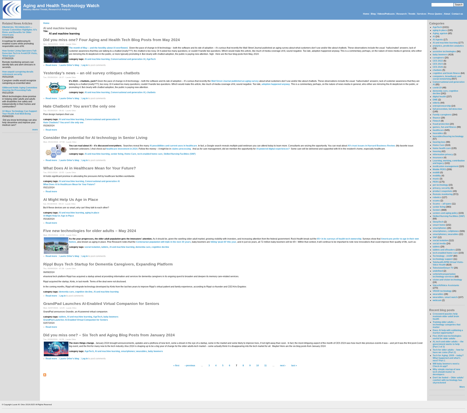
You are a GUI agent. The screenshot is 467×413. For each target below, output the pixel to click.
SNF (435, 237)
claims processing (181, 149)
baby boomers (110, 317)
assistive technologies (444, 51)
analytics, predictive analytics (448, 46)
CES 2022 (438, 61)
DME (435, 99)
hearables (438, 133)
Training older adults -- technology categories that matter (446, 324)
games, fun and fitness (444, 127)
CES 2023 (438, 64)
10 (257, 365)
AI (434, 36)
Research (401, 14)
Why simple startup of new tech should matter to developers (446, 372)
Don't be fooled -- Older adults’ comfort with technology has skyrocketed (448, 380)
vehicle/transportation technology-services (444, 275)
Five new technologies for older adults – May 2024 (89, 231)
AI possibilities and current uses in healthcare (173, 145)
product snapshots (442, 191)
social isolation (92, 247)
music (436, 178)
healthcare (438, 130)
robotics (437, 197)
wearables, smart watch (445, 297)
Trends (411, 14)
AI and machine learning (97, 59)
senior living (117, 154)
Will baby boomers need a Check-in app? (446, 365)
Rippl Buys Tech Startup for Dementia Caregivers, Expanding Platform (108, 264)
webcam (437, 300)
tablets (104, 247)
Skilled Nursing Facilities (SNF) (180, 154)
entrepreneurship (442, 106)
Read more (51, 65)
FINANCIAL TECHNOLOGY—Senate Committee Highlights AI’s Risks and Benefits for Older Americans (19, 31)
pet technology (440, 185)
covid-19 (437, 87)
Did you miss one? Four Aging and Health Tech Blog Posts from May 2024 (111, 40)
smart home (439, 225)
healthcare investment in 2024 (122, 149)
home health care (442, 148)
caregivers (438, 57)
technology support (443, 259)
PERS (436, 182)
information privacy (443, 154)
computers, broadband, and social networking (447, 77)
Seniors (437, 210)
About (447, 14)
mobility (437, 175)
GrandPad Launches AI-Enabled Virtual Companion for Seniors (101, 303)
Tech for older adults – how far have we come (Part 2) (448, 351)
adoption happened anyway (276, 84)
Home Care (130, 154)
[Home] (11, 9)
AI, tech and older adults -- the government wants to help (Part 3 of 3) (448, 344)
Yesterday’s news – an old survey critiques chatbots (91, 73)
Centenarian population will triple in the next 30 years (163, 242)
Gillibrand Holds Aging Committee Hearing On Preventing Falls (19, 88)
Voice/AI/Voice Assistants (446, 285)
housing (437, 151)
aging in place (92, 212)
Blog (373, 14)
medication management (445, 166)
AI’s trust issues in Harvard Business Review (371, 145)
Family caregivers (442, 114)
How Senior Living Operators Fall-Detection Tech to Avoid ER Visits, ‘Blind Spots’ (19, 53)
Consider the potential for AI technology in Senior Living (95, 137)
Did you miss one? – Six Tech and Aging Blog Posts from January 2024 (109, 335)
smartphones (440, 228)
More (462, 387)
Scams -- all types (442, 203)
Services (421, 14)
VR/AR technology (442, 291)
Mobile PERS (439, 169)
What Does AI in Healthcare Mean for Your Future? (89, 168)
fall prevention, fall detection (447, 109)
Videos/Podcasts (386, 14)
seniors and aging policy (445, 213)
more (35, 129)
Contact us (457, 14)
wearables (438, 294)
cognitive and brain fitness (446, 73)
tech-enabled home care (150, 154)
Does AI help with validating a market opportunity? (448, 331)
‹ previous (190, 365)
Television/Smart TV (443, 268)
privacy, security (441, 188)
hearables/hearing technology (448, 136)
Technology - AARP (443, 256)
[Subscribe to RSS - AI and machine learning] (44, 375)
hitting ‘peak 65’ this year (223, 242)
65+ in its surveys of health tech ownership (339, 239)
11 (265, 365)
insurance (438, 157)
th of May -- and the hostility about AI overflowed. (103, 48)
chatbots (151, 92)
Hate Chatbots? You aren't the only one (79, 106)
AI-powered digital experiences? (273, 149)
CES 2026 (438, 67)
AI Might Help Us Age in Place (70, 199)
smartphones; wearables (134, 351)
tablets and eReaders (444, 249)
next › (283, 365)
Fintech (436, 121)
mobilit (436, 172)
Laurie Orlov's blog (69, 65)
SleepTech (438, 222)
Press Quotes (435, 14)
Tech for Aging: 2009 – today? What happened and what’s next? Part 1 (448, 358)
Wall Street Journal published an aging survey (235, 81)
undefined (438, 271)
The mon (73, 48)
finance (436, 117)
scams (436, 200)
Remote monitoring (443, 194)
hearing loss (439, 142)
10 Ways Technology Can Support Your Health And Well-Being (19, 112)
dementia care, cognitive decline (152, 247)
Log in (85, 65)
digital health (439, 96)
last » (294, 365)
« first (176, 365)
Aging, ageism (440, 33)
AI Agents (438, 39)
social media (439, 243)
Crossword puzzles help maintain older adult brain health (446, 316)
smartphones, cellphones (446, 231)
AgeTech (151, 59)
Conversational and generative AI (128, 59)
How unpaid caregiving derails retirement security (17, 73)
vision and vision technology (447, 279)
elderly (436, 103)
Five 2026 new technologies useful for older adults (447, 337)
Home (366, 14)
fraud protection (441, 124)
